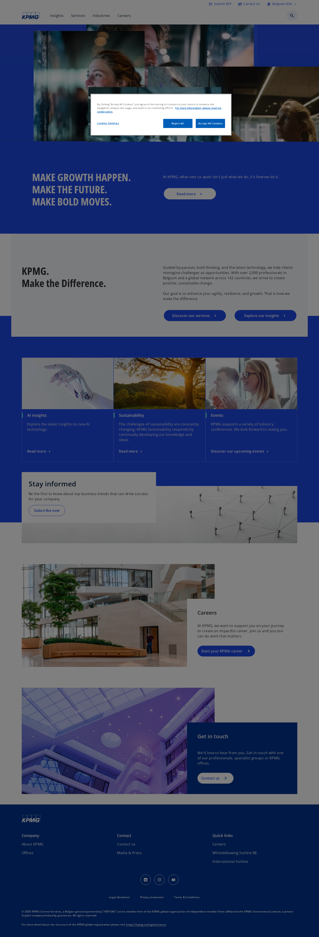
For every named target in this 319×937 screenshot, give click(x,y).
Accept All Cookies (210, 123)
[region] (161, 115)
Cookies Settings (108, 123)
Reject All (178, 123)
